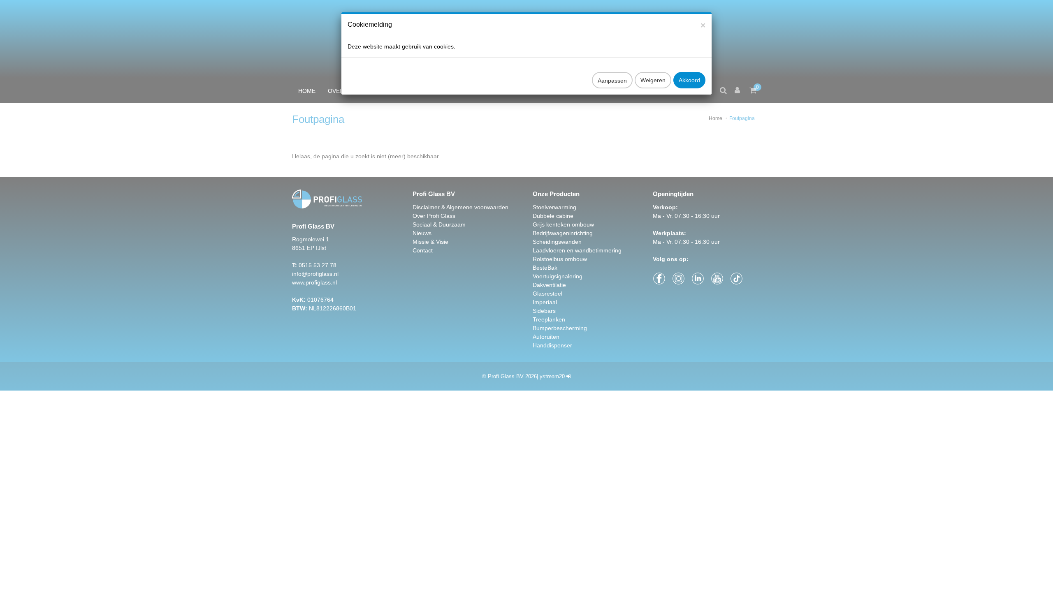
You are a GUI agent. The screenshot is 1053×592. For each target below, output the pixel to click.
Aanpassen (612, 80)
